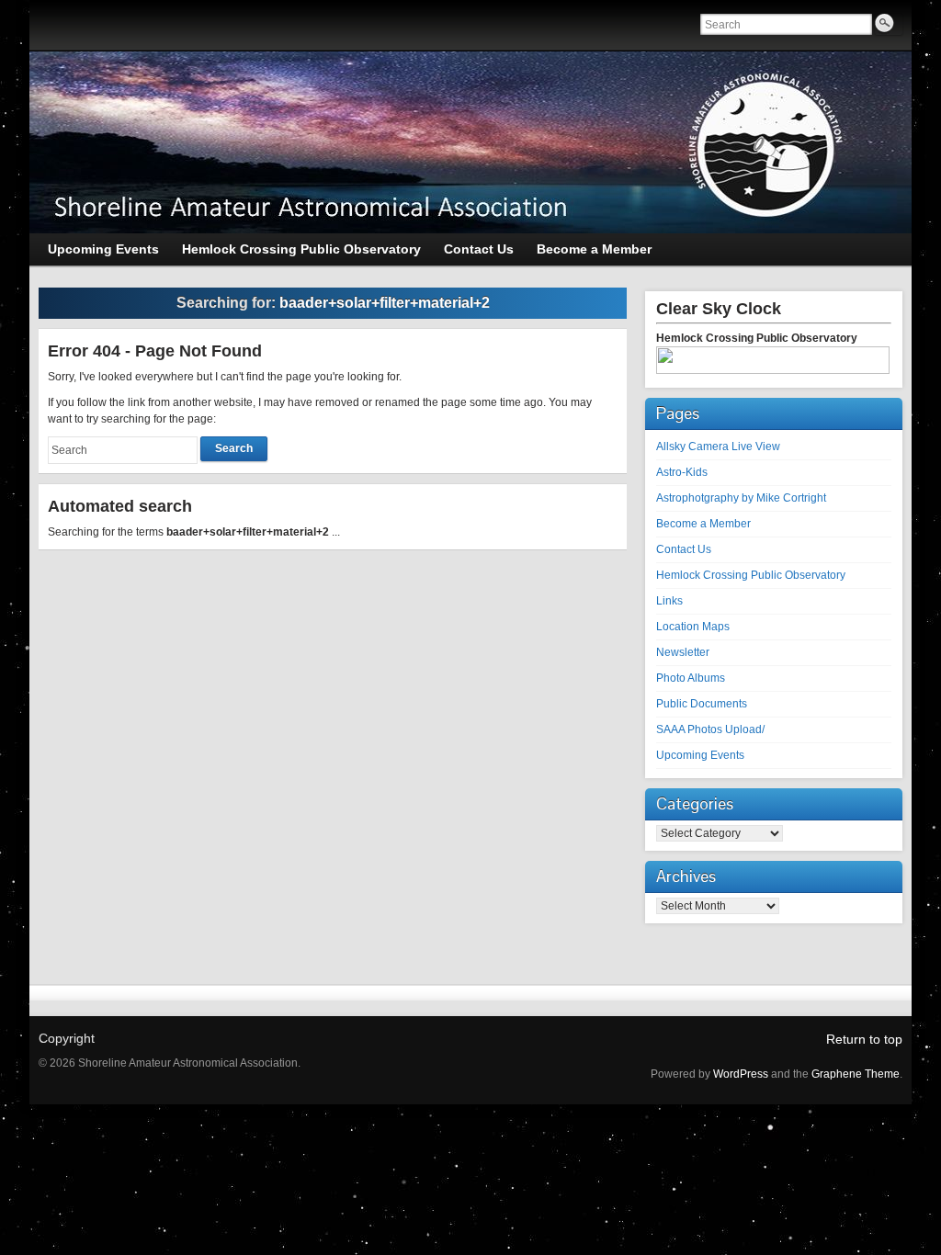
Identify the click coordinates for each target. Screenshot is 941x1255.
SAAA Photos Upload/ (710, 729)
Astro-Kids (682, 472)
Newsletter (682, 652)
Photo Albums (690, 678)
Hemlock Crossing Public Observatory (750, 575)
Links (669, 600)
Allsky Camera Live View (718, 446)
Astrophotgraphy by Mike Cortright (741, 498)
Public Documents (701, 703)
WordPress (740, 1074)
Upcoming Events (700, 755)
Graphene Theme (855, 1074)
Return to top (864, 1039)
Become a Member (703, 523)
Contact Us (683, 549)
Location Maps (693, 626)
